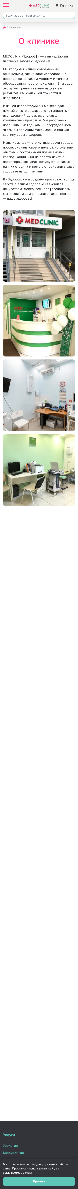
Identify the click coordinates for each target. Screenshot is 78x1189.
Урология (10, 1145)
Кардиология (13, 1153)
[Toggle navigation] (6, 5)
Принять (39, 1181)
